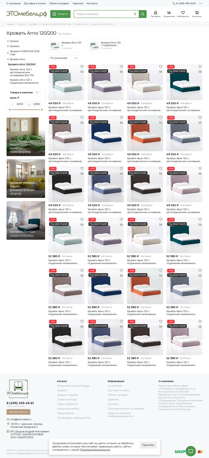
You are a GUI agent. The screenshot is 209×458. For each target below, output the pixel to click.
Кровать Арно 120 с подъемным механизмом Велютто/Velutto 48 (102, 364)
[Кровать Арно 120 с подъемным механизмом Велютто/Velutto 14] (66, 235)
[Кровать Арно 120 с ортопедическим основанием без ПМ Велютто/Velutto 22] (66, 133)
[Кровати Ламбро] (26, 220)
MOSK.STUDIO (25, 453)
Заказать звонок (18, 411)
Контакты (92, 3)
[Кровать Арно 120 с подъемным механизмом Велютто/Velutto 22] (66, 286)
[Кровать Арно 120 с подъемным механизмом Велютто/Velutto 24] (145, 337)
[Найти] (143, 14)
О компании (14, 3)
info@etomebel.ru (21, 419)
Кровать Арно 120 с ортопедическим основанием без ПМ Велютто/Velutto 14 (65, 109)
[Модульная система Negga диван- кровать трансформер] (26, 136)
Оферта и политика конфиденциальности (120, 415)
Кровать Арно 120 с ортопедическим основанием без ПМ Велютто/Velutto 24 (144, 211)
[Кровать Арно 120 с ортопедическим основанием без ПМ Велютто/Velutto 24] (145, 184)
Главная (11, 24)
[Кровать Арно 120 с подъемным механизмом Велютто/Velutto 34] (66, 337)
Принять (148, 445)
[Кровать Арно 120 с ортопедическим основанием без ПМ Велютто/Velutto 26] (106, 133)
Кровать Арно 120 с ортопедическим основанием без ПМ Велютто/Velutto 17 (144, 109)
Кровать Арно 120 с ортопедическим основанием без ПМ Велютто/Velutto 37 (183, 211)
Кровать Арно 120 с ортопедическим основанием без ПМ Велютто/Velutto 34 (65, 211)
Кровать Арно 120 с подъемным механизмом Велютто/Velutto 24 (141, 364)
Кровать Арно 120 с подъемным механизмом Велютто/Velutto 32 (180, 313)
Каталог (22, 24)
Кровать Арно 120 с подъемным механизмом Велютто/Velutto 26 (102, 313)
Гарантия (77, 3)
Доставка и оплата (35, 3)
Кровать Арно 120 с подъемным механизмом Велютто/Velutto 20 (180, 262)
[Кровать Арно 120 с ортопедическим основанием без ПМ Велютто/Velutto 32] (184, 133)
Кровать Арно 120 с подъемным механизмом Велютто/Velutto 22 (62, 313)
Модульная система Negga (73, 385)
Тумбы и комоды (67, 399)
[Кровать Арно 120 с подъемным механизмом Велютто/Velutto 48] (106, 337)
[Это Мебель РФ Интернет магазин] (27, 14)
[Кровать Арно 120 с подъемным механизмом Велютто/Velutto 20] (184, 235)
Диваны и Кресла (67, 394)
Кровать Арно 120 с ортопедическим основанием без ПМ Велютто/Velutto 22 (65, 160)
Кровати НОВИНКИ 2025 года (56, 24)
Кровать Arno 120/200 (21, 64)
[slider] (9, 109)
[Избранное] (82, 66)
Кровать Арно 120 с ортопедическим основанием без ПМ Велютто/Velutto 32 (183, 160)
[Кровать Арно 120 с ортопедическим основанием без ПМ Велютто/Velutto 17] (145, 82)
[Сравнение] (82, 71)
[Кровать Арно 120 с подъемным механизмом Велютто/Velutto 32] (184, 286)
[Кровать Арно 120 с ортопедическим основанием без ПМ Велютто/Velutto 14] (66, 82)
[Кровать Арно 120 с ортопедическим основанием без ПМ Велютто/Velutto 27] (145, 133)
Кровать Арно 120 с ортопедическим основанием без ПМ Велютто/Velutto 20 (183, 109)
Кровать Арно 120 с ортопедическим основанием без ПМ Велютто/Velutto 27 (144, 160)
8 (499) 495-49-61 (186, 3)
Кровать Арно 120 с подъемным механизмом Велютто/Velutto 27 (141, 313)
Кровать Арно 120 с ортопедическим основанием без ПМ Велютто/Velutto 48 (105, 211)
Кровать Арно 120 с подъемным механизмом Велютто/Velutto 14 (62, 262)
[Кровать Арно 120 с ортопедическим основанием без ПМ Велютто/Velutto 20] (184, 82)
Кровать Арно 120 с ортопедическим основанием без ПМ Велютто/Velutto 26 (105, 160)
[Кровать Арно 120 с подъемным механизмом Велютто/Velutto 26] (106, 286)
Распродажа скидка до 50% (73, 417)
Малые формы (65, 413)
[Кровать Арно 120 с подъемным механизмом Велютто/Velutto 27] (145, 286)
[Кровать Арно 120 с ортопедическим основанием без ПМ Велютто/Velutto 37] (184, 184)
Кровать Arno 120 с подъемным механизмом (24, 81)
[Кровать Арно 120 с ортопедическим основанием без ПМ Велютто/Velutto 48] (106, 184)
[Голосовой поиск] (135, 14)
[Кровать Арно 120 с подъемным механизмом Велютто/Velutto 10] (106, 235)
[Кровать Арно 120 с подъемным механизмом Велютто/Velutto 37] (184, 337)
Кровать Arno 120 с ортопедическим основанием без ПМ (22, 72)
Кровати (33, 24)
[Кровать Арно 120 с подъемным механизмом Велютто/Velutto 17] (145, 235)
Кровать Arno (81, 24)
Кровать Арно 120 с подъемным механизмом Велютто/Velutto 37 (180, 364)
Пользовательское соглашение (126, 408)
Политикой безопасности (95, 449)
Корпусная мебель (68, 408)
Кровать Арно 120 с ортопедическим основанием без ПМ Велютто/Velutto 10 (105, 109)
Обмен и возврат (59, 3)
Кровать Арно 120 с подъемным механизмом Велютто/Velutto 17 (141, 262)
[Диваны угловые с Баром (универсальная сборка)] (26, 178)
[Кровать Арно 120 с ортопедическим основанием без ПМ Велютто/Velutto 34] (66, 184)
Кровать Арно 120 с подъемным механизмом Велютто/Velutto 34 (62, 364)
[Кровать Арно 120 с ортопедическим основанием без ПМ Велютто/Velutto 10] (106, 82)
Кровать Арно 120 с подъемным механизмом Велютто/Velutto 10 (102, 262)
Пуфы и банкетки (67, 404)
